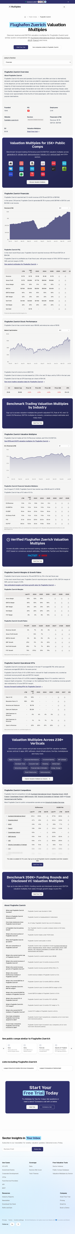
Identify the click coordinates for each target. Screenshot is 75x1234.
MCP (3, 1188)
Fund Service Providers (10, 1181)
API (3, 1184)
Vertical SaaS (56, 764)
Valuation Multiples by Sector (63, 1174)
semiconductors (34, 154)
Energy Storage (55, 768)
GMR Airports (29, 797)
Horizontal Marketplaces (32, 759)
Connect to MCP (32, 2)
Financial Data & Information (39, 768)
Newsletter (6, 1200)
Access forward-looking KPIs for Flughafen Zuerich (22, 687)
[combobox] (64, 208)
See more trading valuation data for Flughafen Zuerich (23, 382)
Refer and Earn (7, 1208)
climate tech (22, 154)
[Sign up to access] (59, 276)
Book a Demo (64, 1208)
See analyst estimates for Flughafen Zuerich (20, 264)
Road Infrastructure (30, 772)
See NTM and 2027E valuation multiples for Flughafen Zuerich (26, 441)
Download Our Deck (9, 1204)
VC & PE (5, 1166)
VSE (35, 797)
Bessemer (40, 678)
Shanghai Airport (63, 38)
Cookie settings (19, 1220)
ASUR (30, 40)
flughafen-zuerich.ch (11, 120)
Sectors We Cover (35, 1170)
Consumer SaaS (34, 764)
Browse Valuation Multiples (37, 182)
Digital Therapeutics (15, 759)
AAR (61, 797)
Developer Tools (20, 764)
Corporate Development (10, 1174)
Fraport (36, 40)
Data (30, 1166)
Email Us (63, 1204)
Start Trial (32, 1107)
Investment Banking (48, 759)
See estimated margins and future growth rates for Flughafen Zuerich (29, 585)
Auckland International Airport (43, 38)
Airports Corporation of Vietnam (48, 797)
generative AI (12, 154)
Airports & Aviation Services (35, 120)
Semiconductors (45, 772)
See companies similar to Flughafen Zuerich (45, 47)
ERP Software (62, 759)
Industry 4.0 (45, 154)
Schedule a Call (46, 1107)
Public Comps (33, 17)
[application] (37, 227)
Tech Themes (34, 1174)
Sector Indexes (58, 1166)
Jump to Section (10, 58)
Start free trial (32, 131)
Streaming (45, 764)
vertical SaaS (55, 154)
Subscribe (37, 1149)
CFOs (4, 1177)
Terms (10, 1220)
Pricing (62, 1200)
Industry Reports (8, 1197)
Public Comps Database (61, 1170)
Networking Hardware (21, 768)
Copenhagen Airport (17, 797)
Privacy (4, 1220)
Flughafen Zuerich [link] (45, 17)
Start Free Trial (21, 47)
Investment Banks (8, 1170)
